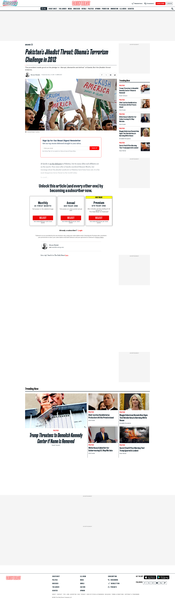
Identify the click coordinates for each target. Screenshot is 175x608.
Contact (59, 594)
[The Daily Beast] (81, 3)
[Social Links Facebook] (144, 583)
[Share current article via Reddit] (115, 75)
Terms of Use (64, 151)
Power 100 (105, 9)
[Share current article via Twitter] (106, 75)
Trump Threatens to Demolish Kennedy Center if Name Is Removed (55, 438)
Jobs (67, 594)
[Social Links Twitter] (148, 583)
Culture (82, 587)
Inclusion (108, 594)
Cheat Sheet (53, 9)
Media (70, 9)
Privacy (83, 594)
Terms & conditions (117, 594)
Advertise (73, 594)
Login (80, 230)
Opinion (97, 9)
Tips (64, 594)
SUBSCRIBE (160, 3)
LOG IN (169, 3)
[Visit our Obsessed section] (16, 3)
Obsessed (76, 9)
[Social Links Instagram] (153, 583)
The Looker (62, 9)
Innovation (114, 9)
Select (42, 218)
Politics (91, 9)
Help (78, 594)
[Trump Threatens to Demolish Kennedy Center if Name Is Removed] (145, 93)
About (54, 594)
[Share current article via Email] (110, 75)
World (82, 583)
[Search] (172, 9)
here (66, 255)
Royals (84, 9)
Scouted (131, 9)
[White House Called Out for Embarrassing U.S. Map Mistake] (145, 122)
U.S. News (123, 9)
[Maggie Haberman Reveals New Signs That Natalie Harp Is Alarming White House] (145, 136)
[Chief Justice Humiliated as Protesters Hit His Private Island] (145, 108)
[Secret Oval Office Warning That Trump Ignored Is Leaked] (145, 150)
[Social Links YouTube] (157, 583)
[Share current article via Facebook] (102, 75)
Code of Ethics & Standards (95, 594)
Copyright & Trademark (132, 594)
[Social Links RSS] (161, 583)
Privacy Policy (72, 151)
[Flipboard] (165, 583)
